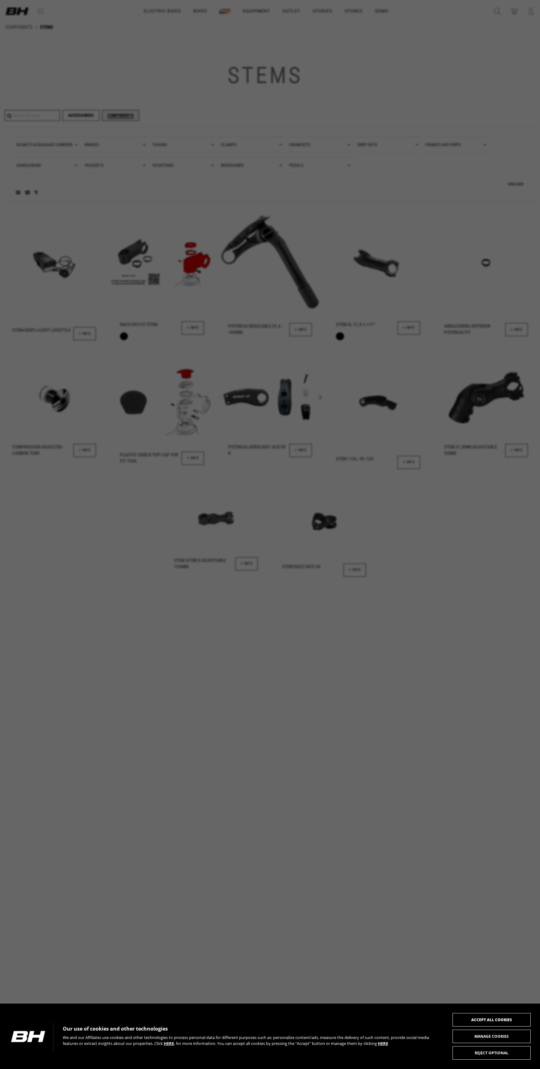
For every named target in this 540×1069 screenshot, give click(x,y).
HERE (169, 1043)
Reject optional (491, 1053)
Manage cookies (491, 1036)
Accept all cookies (491, 1019)
